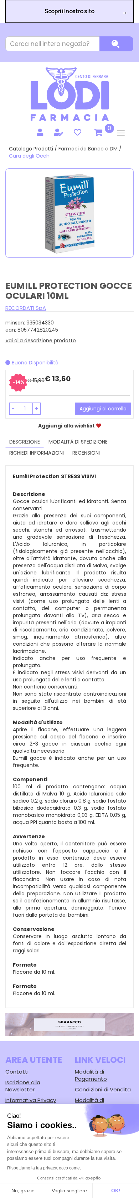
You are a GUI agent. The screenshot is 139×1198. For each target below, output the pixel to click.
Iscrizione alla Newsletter (22, 1086)
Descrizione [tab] (24, 441)
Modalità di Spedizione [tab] (78, 441)
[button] (13, 409)
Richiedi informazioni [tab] (36, 452)
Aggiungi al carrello (103, 408)
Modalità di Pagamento (91, 1075)
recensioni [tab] (86, 452)
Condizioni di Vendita (103, 1089)
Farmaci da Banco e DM (88, 148)
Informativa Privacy (30, 1100)
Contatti (17, 1071)
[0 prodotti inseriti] (97, 132)
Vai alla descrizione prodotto (40, 340)
